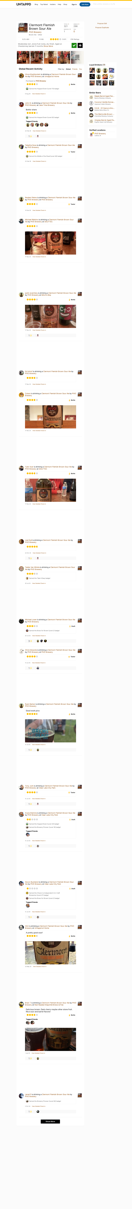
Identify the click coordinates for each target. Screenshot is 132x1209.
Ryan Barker (30, 704)
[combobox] (104, 4)
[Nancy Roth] (38, 1058)
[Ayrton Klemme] (38, 846)
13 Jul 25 (27, 663)
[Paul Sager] (38, 641)
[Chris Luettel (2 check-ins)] (105, 77)
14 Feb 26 (28, 210)
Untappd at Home (51, 76)
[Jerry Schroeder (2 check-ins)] (99, 77)
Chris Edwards (31, 650)
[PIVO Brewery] (38, 136)
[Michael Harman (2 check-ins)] (105, 70)
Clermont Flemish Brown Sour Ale (56, 103)
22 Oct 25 (28, 553)
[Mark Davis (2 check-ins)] (92, 77)
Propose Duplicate (102, 27)
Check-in (74, 45)
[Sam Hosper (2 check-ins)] (112, 77)
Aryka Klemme (31, 813)
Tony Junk (29, 786)
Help (59, 4)
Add (80, 45)
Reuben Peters (31, 198)
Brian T (28, 1003)
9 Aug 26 (27, 93)
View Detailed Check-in (39, 93)
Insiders (53, 4)
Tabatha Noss (30, 145)
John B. (28, 103)
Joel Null (28, 540)
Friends (74, 69)
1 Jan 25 (27, 1053)
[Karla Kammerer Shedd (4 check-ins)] (92, 70)
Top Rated (44, 4)
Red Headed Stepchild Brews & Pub (48, 1005)
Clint (27, 926)
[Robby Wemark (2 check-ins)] (92, 83)
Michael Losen (31, 620)
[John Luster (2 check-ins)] (112, 83)
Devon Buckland (31, 882)
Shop (65, 4)
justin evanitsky (31, 293)
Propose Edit (102, 23)
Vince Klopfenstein (32, 74)
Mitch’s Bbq (46, 295)
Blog (36, 4)
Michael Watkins (31, 220)
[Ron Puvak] (38, 1111)
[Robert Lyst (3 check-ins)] (99, 70)
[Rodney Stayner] (38, 668)
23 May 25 (28, 966)
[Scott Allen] (45, 641)
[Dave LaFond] (41, 641)
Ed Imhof (28, 371)
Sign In (74, 4)
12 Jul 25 (27, 744)
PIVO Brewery (35, 32)
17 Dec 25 (28, 256)
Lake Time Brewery (47, 105)
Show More (48, 46)
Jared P (28, 1094)
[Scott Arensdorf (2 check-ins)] (112, 70)
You (80, 69)
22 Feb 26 (28, 131)
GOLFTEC (48, 222)
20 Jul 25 (28, 583)
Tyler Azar (29, 467)
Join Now (84, 4)
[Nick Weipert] (38, 749)
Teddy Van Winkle (32, 567)
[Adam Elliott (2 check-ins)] (105, 83)
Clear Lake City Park (47, 788)
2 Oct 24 (27, 1106)
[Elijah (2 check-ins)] (99, 83)
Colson (28, 393)
